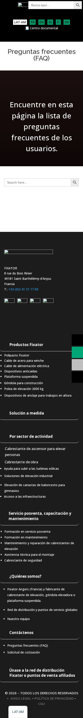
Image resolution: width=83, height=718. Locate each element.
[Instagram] (22, 301)
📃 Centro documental (41, 28)
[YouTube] (35, 301)
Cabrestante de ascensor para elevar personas (35, 451)
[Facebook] (48, 301)
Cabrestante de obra (21, 462)
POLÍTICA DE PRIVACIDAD (54, 698)
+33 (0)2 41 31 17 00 (23, 289)
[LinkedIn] (9, 301)
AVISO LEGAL (20, 698)
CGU (41, 703)
